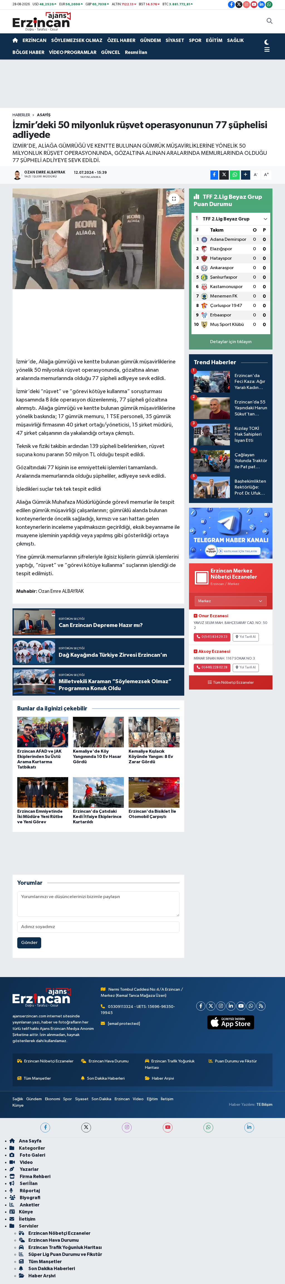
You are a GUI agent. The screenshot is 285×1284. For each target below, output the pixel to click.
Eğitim (152, 1099)
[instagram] (127, 1127)
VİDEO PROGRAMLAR (72, 52)
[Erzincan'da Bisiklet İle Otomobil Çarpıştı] (154, 792)
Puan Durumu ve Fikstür (236, 1061)
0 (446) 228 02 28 (214, 667)
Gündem (34, 1099)
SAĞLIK (235, 40)
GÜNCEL (110, 52)
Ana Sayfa (30, 1141)
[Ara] (269, 21)
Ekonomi (52, 1099)
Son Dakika (101, 1099)
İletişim (167, 1099)
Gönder (29, 942)
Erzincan (122, 1099)
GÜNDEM (150, 40)
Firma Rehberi (34, 1176)
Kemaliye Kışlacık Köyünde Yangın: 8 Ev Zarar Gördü (151, 756)
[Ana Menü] (267, 50)
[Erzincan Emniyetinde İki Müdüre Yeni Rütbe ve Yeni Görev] (42, 792)
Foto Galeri (32, 1155)
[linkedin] (249, 1127)
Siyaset (82, 1099)
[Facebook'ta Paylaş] (214, 175)
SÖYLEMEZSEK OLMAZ (76, 40)
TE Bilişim (264, 1104)
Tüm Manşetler (37, 1078)
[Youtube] (240, 1006)
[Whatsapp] (250, 1006)
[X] (210, 1006)
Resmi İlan (136, 52)
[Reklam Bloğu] (230, 533)
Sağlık (18, 1099)
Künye (18, 1105)
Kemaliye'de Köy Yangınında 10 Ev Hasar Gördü (97, 756)
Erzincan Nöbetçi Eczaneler (48, 1061)
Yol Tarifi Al (248, 637)
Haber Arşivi (163, 1078)
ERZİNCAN (34, 40)
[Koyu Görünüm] (266, 43)
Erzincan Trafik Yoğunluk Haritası (170, 1064)
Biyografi (29, 1197)
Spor (67, 1099)
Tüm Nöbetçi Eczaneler (233, 683)
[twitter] (86, 1127)
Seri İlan (28, 1183)
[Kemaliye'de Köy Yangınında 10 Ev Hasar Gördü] (98, 732)
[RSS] (261, 1006)
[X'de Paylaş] (224, 175)
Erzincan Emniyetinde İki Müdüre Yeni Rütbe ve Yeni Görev (40, 816)
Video (138, 1099)
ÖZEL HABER (121, 40)
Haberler (21, 115)
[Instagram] (220, 1006)
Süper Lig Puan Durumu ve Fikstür (65, 1254)
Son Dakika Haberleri (106, 1078)
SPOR (195, 40)
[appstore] (230, 1022)
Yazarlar (29, 1169)
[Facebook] (200, 1006)
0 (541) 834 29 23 (214, 637)
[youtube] (168, 1127)
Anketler (29, 1205)
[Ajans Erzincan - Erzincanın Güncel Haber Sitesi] (42, 21)
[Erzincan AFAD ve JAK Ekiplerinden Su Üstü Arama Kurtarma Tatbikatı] (42, 732)
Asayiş (44, 115)
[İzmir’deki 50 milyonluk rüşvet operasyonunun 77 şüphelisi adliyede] (98, 239)
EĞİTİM (214, 40)
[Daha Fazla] (245, 175)
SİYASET (175, 40)
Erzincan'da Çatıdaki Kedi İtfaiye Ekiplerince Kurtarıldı (97, 816)
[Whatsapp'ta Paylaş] (235, 175)
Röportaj (29, 1190)
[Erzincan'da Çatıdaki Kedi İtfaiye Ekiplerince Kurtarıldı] (98, 792)
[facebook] (45, 1127)
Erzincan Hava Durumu (109, 1061)
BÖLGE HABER (28, 52)
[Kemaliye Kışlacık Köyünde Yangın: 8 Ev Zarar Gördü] (154, 732)
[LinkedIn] (230, 1006)
